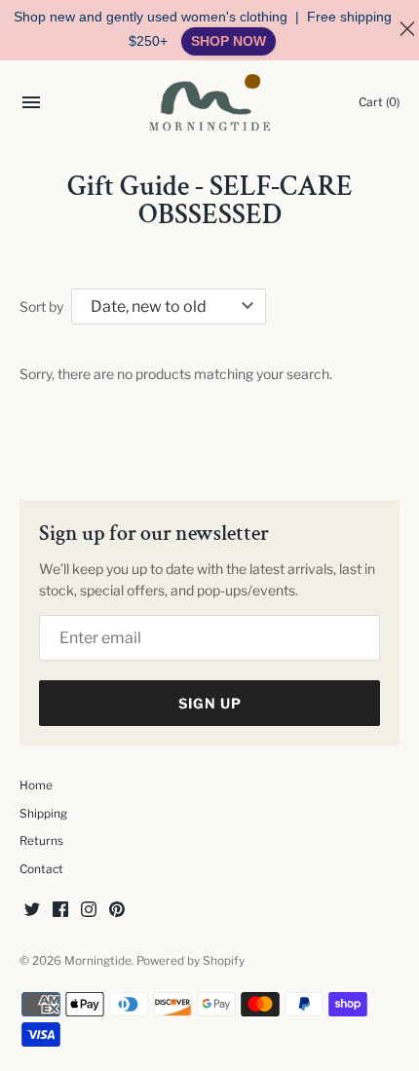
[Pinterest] (117, 910)
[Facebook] (60, 910)
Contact (41, 869)
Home (36, 785)
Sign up (210, 703)
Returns (41, 841)
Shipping (43, 814)
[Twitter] (32, 910)
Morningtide (98, 961)
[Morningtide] (210, 102)
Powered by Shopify (190, 961)
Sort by (41, 306)
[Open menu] (31, 105)
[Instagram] (88, 910)
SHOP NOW (228, 41)
